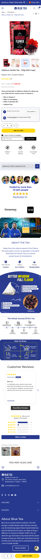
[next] (38, 467)
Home (3, 12)
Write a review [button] (20, 437)
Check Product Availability (12, 135)
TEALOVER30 (32, 111)
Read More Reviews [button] (20, 408)
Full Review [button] (11, 400)
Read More (20, 548)
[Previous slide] (3, 390)
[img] (11, 374)
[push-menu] (2, 8)
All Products (10, 12)
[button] (5, 79)
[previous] (2, 467)
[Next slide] (38, 390)
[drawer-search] (34, 8)
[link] (20, 187)
